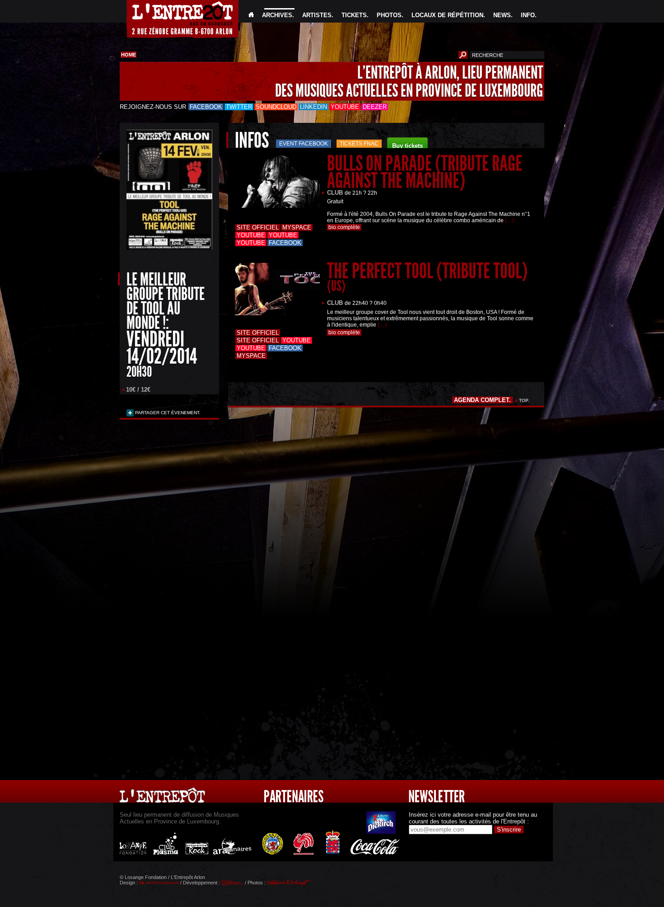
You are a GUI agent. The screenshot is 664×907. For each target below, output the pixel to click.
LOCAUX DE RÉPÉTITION (447, 15)
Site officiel (258, 227)
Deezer (375, 106)
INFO (528, 15)
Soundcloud (276, 106)
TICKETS (354, 15)
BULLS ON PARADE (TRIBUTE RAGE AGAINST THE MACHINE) (424, 171)
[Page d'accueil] (251, 15)
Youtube (345, 106)
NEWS (502, 15)
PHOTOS (389, 15)
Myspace (296, 227)
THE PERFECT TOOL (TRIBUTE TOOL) (427, 276)
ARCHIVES (277, 15)
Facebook (206, 106)
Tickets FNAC (359, 143)
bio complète (344, 227)
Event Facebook (303, 143)
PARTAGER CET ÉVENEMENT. (167, 412)
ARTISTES (317, 15)
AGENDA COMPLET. (482, 400)
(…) (509, 220)
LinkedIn (313, 106)
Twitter (239, 106)
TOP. (524, 400)
